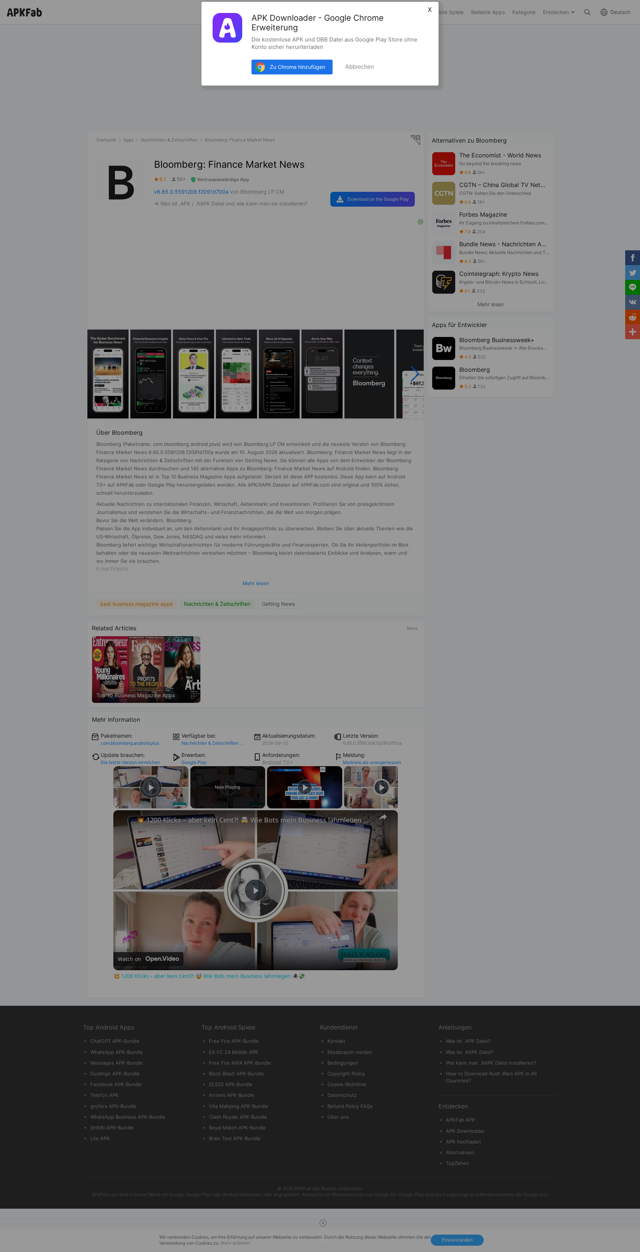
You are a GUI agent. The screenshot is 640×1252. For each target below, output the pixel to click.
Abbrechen (359, 67)
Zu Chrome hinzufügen (297, 67)
